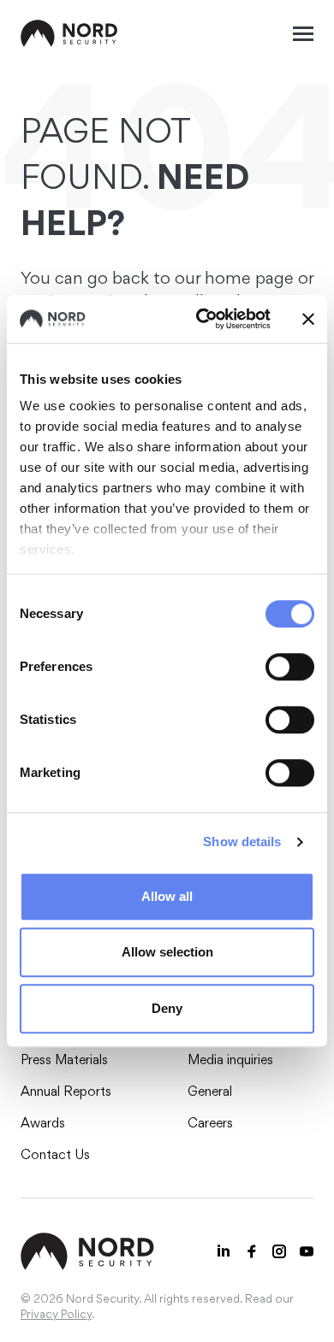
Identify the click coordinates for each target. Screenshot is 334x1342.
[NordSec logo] (69, 33)
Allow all (167, 896)
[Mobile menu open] (303, 33)
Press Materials (64, 1059)
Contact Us (55, 1154)
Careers (210, 1123)
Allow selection (167, 952)
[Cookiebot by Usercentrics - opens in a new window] (202, 319)
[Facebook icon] (252, 1251)
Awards (43, 1123)
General (210, 1091)
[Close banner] (308, 319)
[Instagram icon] (279, 1251)
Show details (242, 841)
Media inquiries (230, 1059)
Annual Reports (66, 1091)
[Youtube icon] (306, 1251)
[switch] (289, 666)
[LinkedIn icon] (224, 1251)
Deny (167, 1008)
